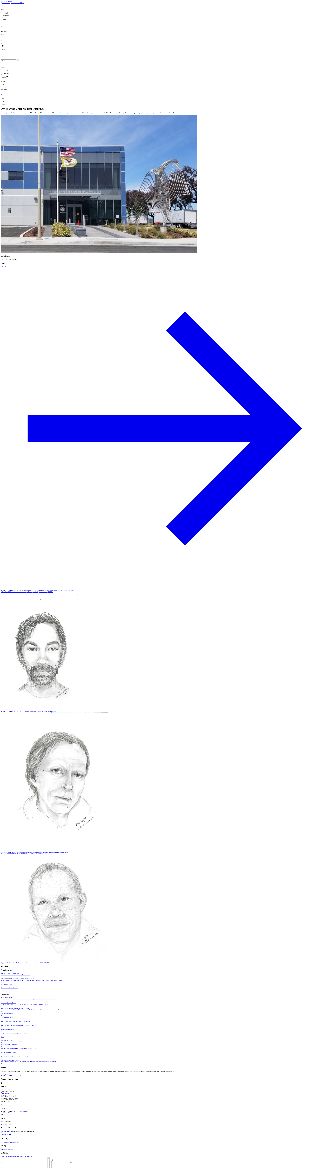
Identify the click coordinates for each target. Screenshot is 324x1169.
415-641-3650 (6, 1113)
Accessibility (28, 1156)
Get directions (6, 1093)
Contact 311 (22, 1156)
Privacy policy (4, 1149)
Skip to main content (6, 1)
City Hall (16, 1142)
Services (3, 1142)
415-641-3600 (24, 1111)
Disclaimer (11, 1149)
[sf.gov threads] (6, 1135)
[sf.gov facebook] (2, 1135)
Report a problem (14, 1156)
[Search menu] (162, 55)
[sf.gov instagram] (4, 1135)
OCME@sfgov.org (6, 1124)
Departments (8, 1142)
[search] (17, 60)
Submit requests (5, 1131)
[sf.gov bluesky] (10, 1135)
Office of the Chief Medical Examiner (11, 1075)
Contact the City (5, 1156)
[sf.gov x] (8, 1135)
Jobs (2, 17)
